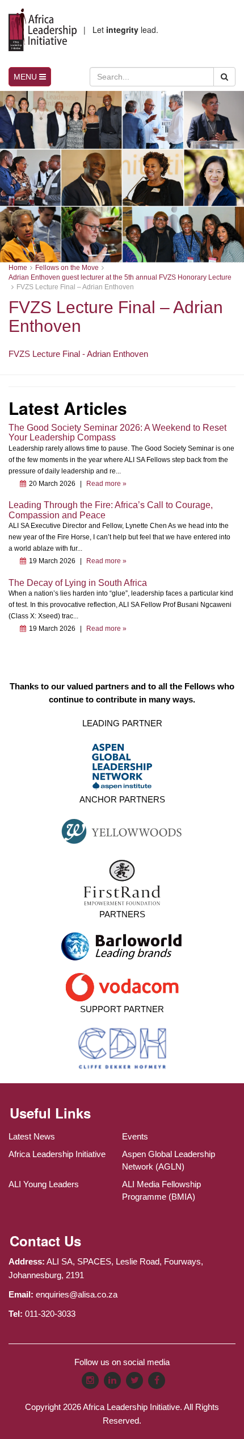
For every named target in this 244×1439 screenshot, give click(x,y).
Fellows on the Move (67, 268)
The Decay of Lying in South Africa (78, 583)
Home (18, 268)
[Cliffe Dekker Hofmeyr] (122, 1048)
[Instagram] (90, 1380)
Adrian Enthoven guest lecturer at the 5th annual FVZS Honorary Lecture (120, 277)
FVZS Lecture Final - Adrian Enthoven (78, 354)
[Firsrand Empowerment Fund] (122, 882)
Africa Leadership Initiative (57, 1154)
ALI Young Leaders (44, 1184)
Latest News (32, 1136)
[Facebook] (156, 1380)
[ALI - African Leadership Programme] (43, 30)
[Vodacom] (122, 986)
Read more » (106, 484)
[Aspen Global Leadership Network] (122, 766)
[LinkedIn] (112, 1380)
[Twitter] (134, 1380)
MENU (26, 76)
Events (135, 1136)
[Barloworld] (122, 950)
